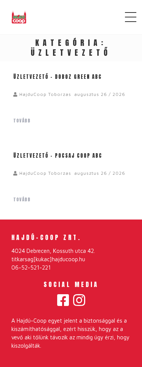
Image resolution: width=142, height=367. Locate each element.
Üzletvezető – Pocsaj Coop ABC (57, 155)
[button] (63, 300)
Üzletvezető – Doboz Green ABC (57, 76)
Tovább (22, 120)
